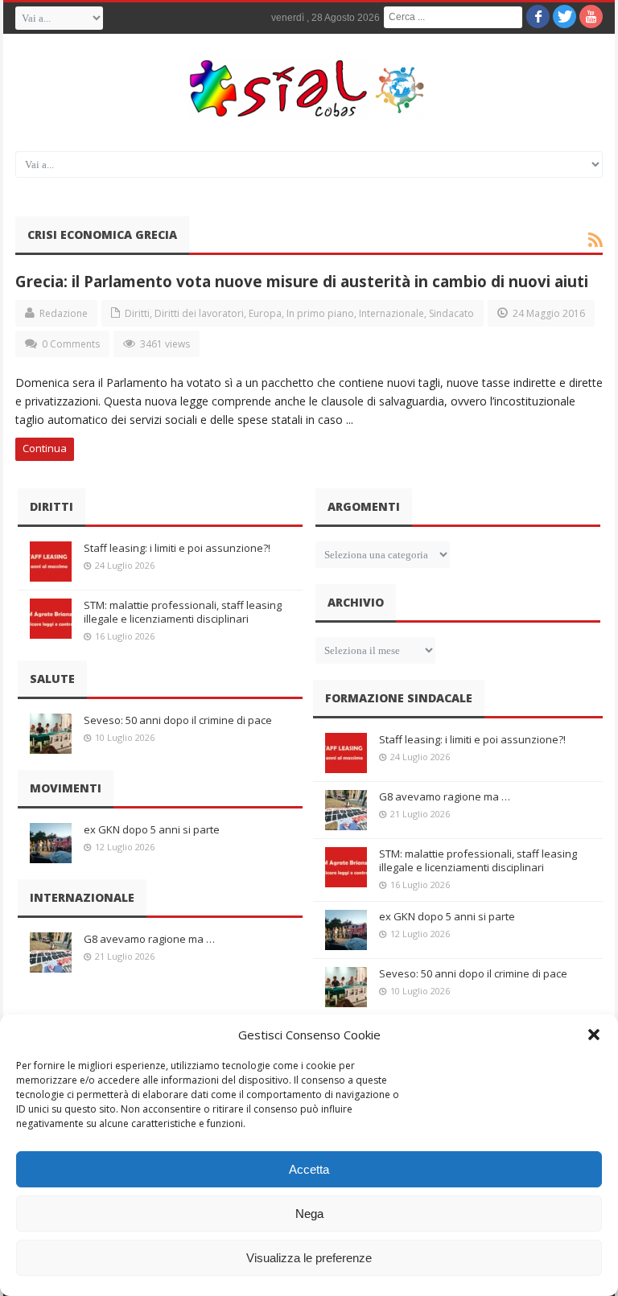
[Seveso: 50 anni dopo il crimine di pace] (51, 734)
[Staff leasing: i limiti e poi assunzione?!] (51, 561)
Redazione (63, 313)
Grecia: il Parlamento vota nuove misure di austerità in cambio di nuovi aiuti (301, 281)
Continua (45, 448)
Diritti (137, 313)
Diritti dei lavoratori (199, 313)
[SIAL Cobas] (309, 88)
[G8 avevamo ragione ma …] (51, 952)
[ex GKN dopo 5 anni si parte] (51, 843)
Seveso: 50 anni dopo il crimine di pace (178, 720)
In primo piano (320, 313)
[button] (594, 1035)
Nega (309, 1213)
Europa (265, 313)
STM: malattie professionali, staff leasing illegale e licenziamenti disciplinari (183, 612)
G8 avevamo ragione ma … (149, 939)
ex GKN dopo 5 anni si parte (152, 829)
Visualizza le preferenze (309, 1258)
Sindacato (451, 313)
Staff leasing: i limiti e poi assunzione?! (177, 548)
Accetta (309, 1169)
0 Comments (71, 344)
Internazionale (391, 313)
